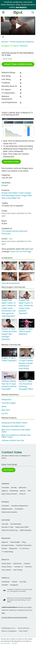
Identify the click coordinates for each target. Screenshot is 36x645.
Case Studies (15, 542)
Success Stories (8, 545)
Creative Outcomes (23, 545)
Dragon (5, 185)
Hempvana (6, 399)
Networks (22, 487)
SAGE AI (22, 494)
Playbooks (13, 548)
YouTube (22, 582)
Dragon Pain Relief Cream (13, 193)
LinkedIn (5, 585)
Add (10, 239)
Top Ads (5, 524)
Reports (5, 542)
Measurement (7, 509)
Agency (5, 491)
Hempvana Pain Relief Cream (14, 423)
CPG (29, 491)
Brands (14, 487)
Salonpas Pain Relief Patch (13, 426)
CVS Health (7, 231)
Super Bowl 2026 (21, 527)
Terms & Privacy (23, 628)
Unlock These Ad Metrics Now (18, 64)
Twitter (14, 582)
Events (4, 548)
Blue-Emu (6, 410)
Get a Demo (6, 570)
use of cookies (5, 643)
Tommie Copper (9, 403)
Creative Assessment (19, 506)
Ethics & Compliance (9, 631)
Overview (5, 487)
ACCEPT (14, 643)
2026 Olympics (25, 530)
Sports (22, 491)
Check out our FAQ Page (20, 251)
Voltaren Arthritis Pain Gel (13, 440)
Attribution (19, 509)
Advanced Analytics (9, 512)
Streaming (14, 491)
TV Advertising (7, 552)
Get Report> (21, 7)
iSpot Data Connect (9, 494)
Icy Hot (5, 413)
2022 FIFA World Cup (10, 530)
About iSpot (6, 563)
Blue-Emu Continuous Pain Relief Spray (16, 431)
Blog (24, 542)
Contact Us (18, 567)
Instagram (14, 585)
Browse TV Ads (7, 527)
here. (3, 613)
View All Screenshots (11, 283)
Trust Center (23, 631)
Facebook (6, 582)
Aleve (4, 406)
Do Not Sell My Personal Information (14, 617)
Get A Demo (8, 470)
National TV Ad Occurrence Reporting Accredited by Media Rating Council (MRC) (19, 600)
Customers (17, 563)
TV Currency (24, 548)
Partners (28, 567)
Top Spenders (15, 524)
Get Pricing (17, 570)
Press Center (7, 567)
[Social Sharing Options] (2, 36)
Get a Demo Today (11, 161)
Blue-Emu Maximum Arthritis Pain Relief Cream (16, 436)
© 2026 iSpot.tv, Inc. (9, 628)
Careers (27, 563)
